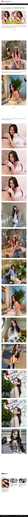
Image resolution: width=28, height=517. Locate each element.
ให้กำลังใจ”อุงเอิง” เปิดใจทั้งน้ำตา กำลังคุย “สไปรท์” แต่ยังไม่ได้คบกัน (22, 485)
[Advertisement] (14, 34)
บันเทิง (2, 6)
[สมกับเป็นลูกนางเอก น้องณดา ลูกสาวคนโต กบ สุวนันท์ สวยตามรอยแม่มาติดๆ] (5, 488)
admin (6, 9)
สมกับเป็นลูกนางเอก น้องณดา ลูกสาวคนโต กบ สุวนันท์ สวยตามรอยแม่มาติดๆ (5, 490)
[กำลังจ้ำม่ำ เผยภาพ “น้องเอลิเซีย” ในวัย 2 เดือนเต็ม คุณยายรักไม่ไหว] (14, 483)
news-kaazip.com (8, 1)
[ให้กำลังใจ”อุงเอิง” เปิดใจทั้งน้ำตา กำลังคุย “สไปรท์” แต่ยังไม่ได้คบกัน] (22, 483)
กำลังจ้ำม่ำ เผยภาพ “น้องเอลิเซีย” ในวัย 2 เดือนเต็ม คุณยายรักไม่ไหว (14, 485)
